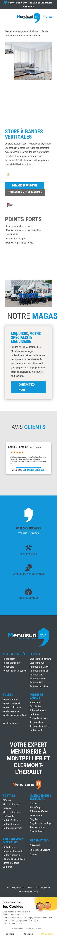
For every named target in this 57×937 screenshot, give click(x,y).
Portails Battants (11, 824)
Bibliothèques (9, 847)
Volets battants (10, 699)
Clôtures (7, 800)
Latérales (34, 714)
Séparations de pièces (14, 859)
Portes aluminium (11, 662)
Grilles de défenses (38, 811)
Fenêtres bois (36, 674)
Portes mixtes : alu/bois (14, 670)
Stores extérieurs (37, 827)
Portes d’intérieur (11, 855)
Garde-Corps (35, 807)
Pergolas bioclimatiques (41, 823)
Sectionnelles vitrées (39, 726)
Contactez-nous (27, 387)
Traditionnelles (36, 730)
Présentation (35, 845)
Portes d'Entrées (15, 654)
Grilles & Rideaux (37, 710)
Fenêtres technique (38, 686)
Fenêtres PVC (36, 682)
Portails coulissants (12, 828)
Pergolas (33, 819)
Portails (9, 795)
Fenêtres (35, 654)
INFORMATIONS (39, 840)
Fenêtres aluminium (39, 670)
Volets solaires (10, 723)
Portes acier (9, 658)
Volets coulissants (12, 707)
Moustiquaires (36, 815)
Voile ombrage (36, 831)
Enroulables (35, 706)
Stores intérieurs (11, 862)
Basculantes (35, 702)
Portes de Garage (36, 696)
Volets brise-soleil (12, 703)
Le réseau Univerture (39, 850)
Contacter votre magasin (25, 192)
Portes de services (38, 718)
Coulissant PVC (37, 662)
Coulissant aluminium (40, 658)
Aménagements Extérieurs (40, 797)
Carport (33, 803)
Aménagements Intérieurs (27, 31)
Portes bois (8, 666)
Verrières (7, 866)
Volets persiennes (12, 711)
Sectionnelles (36, 722)
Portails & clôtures (12, 820)
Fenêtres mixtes (37, 678)
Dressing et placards (13, 851)
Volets (8, 694)
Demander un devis (24, 185)
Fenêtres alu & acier (39, 666)
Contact (33, 854)
